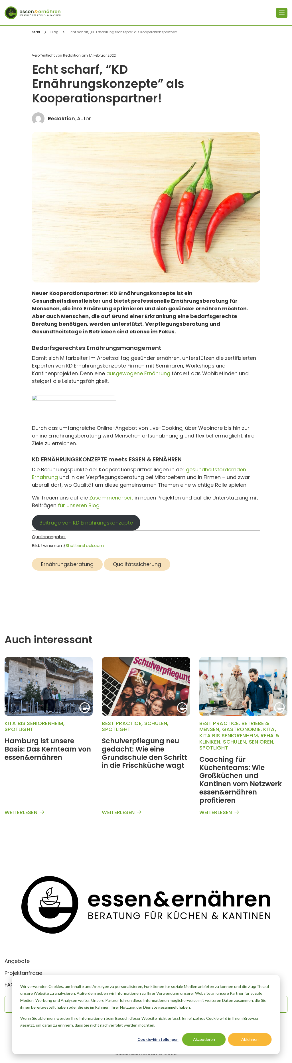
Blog (54, 32)
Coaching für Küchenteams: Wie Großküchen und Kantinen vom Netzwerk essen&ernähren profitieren (240, 780)
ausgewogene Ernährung (139, 373)
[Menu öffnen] (281, 13)
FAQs (11, 984)
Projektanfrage (23, 973)
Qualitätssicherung (137, 564)
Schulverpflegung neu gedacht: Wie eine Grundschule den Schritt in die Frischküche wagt (144, 753)
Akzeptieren (204, 1039)
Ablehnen (250, 1039)
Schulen (155, 723)
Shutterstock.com (85, 545)
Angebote (17, 961)
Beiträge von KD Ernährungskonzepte (86, 522)
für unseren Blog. (79, 505)
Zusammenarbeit (111, 497)
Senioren (261, 741)
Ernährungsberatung (67, 564)
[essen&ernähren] (32, 12)
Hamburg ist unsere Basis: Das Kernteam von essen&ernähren (48, 749)
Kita (269, 729)
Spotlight (19, 729)
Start (36, 32)
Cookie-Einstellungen (158, 1039)
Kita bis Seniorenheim (34, 723)
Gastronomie (241, 729)
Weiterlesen (21, 812)
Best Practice (121, 723)
